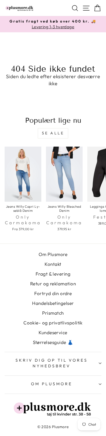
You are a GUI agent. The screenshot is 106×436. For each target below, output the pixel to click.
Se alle (53, 133)
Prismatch (53, 313)
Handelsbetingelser (53, 303)
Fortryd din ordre (53, 293)
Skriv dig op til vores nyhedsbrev (51, 363)
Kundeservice (53, 332)
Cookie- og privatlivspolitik (53, 323)
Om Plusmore (53, 254)
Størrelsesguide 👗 (53, 342)
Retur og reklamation (53, 283)
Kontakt (53, 264)
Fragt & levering (53, 274)
